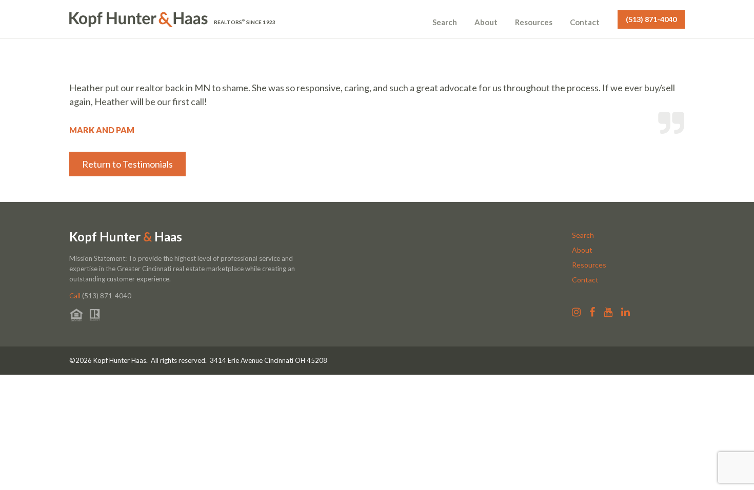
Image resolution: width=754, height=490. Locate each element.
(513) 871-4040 (651, 19)
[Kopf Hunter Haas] (138, 19)
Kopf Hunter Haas (125, 237)
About (486, 22)
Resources (533, 22)
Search (444, 22)
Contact (585, 22)
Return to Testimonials (127, 164)
